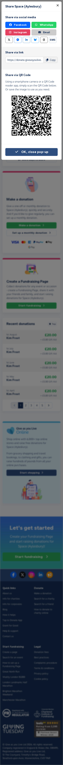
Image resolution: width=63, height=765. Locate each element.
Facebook (20, 24)
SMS (53, 39)
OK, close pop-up (34, 152)
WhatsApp (46, 24)
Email (46, 32)
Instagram (20, 32)
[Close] (57, 5)
